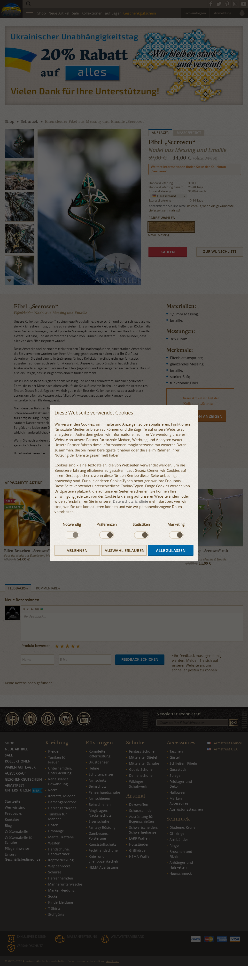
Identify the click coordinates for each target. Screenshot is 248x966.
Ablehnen (77, 550)
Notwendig (72, 524)
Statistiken (141, 524)
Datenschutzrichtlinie (130, 501)
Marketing (176, 524)
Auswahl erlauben (125, 550)
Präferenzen (107, 524)
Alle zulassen (171, 550)
